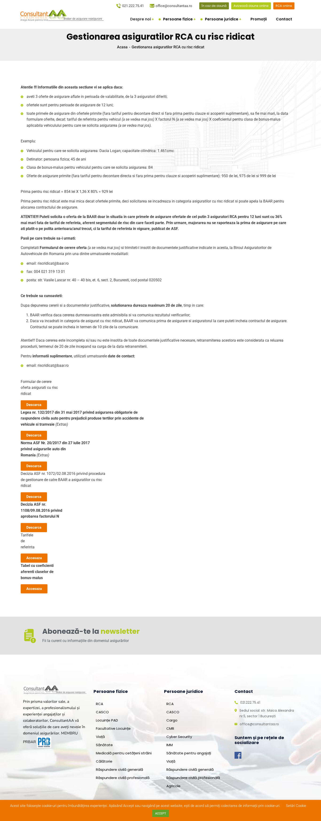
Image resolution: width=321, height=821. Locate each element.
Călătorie (104, 761)
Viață (100, 736)
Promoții (259, 19)
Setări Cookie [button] (296, 806)
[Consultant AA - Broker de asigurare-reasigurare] (62, 14)
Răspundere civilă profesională (122, 777)
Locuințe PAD (107, 720)
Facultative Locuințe (113, 728)
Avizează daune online (251, 6)
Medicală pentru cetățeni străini (124, 753)
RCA (99, 703)
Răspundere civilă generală (119, 769)
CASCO (102, 712)
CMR (170, 728)
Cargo (171, 720)
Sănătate (104, 744)
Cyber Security (179, 736)
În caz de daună (214, 6)
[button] (34, 404)
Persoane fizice (178, 19)
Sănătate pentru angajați (188, 753)
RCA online (284, 6)
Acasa (122, 47)
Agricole (173, 785)
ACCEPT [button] (160, 813)
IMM (169, 744)
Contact (284, 19)
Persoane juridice (221, 19)
